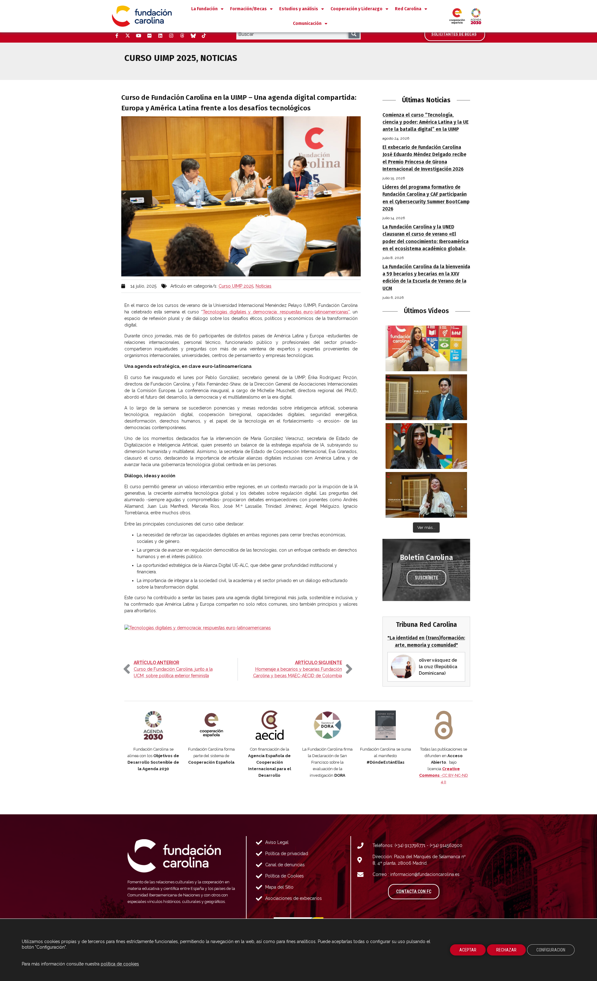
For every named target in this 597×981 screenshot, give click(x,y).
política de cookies (120, 963)
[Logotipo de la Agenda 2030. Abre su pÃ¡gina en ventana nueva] (153, 725)
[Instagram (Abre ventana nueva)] (171, 35)
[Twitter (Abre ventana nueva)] (127, 35)
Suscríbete (426, 577)
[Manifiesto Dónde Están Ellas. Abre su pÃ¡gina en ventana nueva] (386, 725)
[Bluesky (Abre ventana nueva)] (192, 35)
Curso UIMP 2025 (236, 286)
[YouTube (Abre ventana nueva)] (138, 35)
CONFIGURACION (550, 949)
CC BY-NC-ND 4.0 (443, 775)
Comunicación (307, 23)
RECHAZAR (506, 949)
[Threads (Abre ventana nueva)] (182, 35)
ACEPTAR (467, 949)
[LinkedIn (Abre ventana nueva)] (160, 35)
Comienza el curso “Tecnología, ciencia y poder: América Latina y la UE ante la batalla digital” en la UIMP (425, 122)
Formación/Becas (248, 9)
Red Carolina (408, 9)
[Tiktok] (203, 35)
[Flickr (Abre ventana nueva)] (149, 35)
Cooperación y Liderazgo (356, 9)
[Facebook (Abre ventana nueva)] (116, 35)
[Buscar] (354, 34)
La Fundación (204, 9)
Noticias (263, 286)
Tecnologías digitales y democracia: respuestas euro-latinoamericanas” (276, 311)
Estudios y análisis (298, 9)
